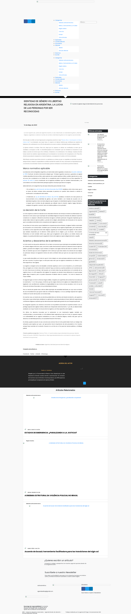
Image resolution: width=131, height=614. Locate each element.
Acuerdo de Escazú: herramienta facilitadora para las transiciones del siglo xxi (62, 551)
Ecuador (92, 246)
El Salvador (102, 246)
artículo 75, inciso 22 (29, 180)
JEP (90, 268)
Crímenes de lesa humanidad (98, 233)
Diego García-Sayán (34, 429)
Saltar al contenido (6, 1)
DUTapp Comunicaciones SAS (92, 612)
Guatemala (102, 256)
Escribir (57, 55)
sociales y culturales (95, 286)
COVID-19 (92, 230)
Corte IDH (103, 223)
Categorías (58, 20)
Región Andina (62, 28)
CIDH (98, 220)
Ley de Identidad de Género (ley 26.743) (47, 197)
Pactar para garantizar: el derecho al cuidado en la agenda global (102, 168)
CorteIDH (92, 226)
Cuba (91, 237)
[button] (93, 20)
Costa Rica (102, 226)
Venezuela (93, 298)
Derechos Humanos (95, 243)
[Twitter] (29, 21)
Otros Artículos (63, 37)
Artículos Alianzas (63, 50)
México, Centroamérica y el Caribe (68, 25)
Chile (91, 220)
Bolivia (102, 211)
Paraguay (101, 277)
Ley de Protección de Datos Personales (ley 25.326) (48, 189)
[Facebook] (26, 21)
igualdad (92, 262)
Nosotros (57, 53)
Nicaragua (93, 274)
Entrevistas (58, 43)
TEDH (91, 289)
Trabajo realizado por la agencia (75, 612)
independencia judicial (96, 265)
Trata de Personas (95, 292)
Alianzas (57, 45)
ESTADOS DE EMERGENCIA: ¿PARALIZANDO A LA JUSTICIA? (51, 432)
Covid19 (101, 230)
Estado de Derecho (95, 253)
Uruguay (92, 295)
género (92, 259)
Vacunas (101, 295)
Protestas (92, 283)
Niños (101, 274)
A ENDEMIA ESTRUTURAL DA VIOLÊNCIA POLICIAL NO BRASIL (51, 495)
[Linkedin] (33, 21)
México (101, 271)
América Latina (94, 208)
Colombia (93, 223)
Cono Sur (61, 31)
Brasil (92, 214)
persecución (93, 280)
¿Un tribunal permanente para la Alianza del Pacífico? (102, 137)
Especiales (58, 40)
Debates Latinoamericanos (66, 22)
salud (100, 283)
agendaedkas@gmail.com (45, 591)
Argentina (93, 211)
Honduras (101, 259)
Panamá (92, 277)
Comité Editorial (60, 41)
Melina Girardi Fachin (34, 492)
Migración (92, 271)
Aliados (61, 47)
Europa (61, 34)
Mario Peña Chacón (33, 548)
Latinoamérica (99, 268)
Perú (102, 280)
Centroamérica (94, 217)
